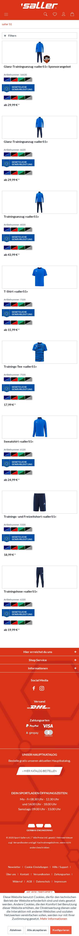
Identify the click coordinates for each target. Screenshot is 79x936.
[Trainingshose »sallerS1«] (39, 577)
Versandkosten (20, 842)
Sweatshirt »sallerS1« (18, 441)
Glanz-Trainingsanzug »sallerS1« (26, 141)
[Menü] (7, 14)
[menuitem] (7, 14)
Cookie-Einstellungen (36, 867)
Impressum (60, 881)
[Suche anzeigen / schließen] (45, 14)
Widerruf (17, 881)
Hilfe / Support (60, 867)
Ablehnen (15, 930)
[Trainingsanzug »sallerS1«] (39, 202)
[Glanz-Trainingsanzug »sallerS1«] (39, 127)
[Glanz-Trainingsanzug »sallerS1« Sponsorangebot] (39, 52)
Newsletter (14, 867)
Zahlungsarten (62, 874)
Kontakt (24, 874)
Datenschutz (43, 881)
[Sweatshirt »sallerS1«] (39, 427)
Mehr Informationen (53, 918)
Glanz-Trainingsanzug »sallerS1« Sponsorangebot (37, 66)
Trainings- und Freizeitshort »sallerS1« (30, 516)
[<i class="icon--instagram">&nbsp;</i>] (43, 689)
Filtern (12, 35)
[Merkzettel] (54, 14)
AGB (29, 881)
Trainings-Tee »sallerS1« (20, 366)
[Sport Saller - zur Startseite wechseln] (39, 5)
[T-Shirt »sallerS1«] (39, 277)
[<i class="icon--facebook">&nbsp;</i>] (34, 689)
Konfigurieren (61, 930)
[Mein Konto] (63, 14)
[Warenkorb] (73, 14)
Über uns (11, 874)
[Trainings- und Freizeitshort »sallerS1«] (39, 502)
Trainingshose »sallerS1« (20, 591)
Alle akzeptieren (37, 930)
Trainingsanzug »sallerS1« (21, 216)
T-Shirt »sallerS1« (16, 291)
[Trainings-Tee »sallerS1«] (39, 352)
